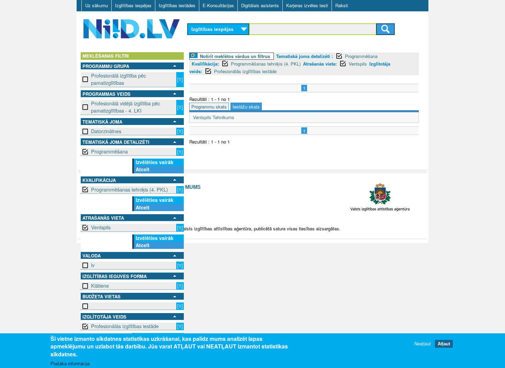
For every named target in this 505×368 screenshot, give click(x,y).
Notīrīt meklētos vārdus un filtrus (235, 56)
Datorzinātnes (106, 131)
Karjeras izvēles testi (307, 5)
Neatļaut (422, 343)
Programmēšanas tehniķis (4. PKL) (129, 189)
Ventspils (101, 227)
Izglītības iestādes (177, 5)
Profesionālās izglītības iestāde (125, 326)
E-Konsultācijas (218, 5)
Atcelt (142, 169)
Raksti (341, 5)
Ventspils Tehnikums (213, 117)
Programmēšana (109, 151)
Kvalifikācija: (205, 63)
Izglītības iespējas (133, 5)
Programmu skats (209, 106)
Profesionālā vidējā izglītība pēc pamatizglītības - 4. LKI (125, 107)
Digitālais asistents (260, 5)
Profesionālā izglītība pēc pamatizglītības (118, 79)
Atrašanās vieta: (320, 63)
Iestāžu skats (246, 106)
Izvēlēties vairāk (154, 162)
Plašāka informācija (70, 363)
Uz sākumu (96, 5)
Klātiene (100, 285)
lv (92, 265)
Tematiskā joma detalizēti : (304, 56)
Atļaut (444, 343)
